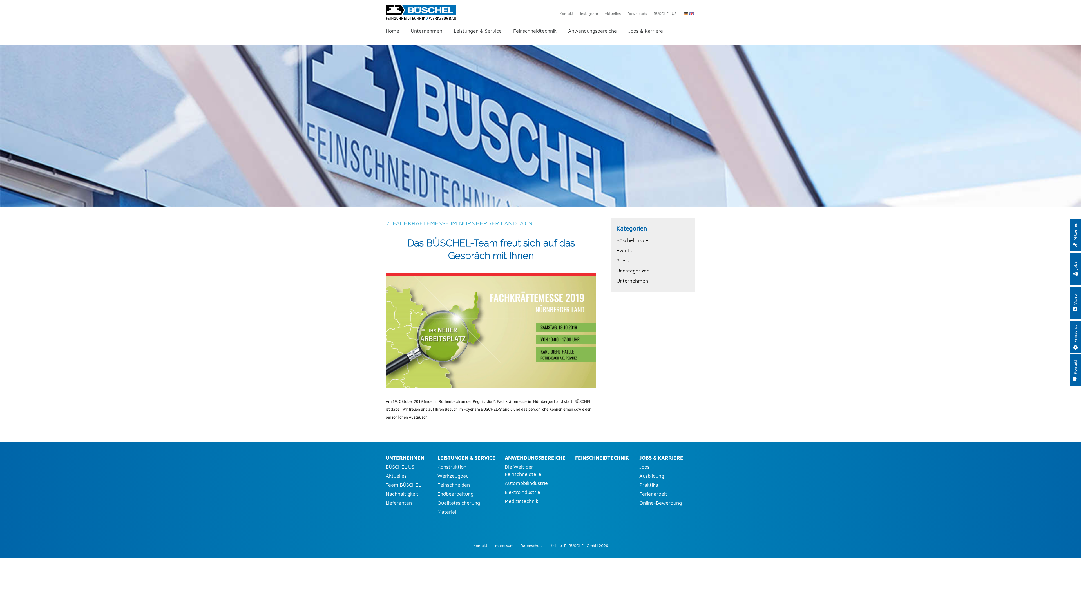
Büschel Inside (632, 240)
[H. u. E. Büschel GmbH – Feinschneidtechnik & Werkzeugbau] (421, 11)
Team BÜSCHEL (403, 485)
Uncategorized (633, 271)
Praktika (648, 485)
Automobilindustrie (526, 483)
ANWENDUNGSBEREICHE (535, 458)
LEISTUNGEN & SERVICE (466, 458)
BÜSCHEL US (665, 13)
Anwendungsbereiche (592, 31)
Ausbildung (651, 476)
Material (446, 512)
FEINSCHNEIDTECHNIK (602, 458)
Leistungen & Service (478, 31)
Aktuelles (613, 13)
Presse (624, 260)
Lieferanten (399, 503)
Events (624, 250)
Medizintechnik (521, 501)
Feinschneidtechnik (535, 31)
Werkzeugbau (453, 476)
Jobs (644, 467)
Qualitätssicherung (458, 503)
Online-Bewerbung (660, 503)
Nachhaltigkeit (402, 494)
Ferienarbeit (653, 494)
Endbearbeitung (455, 494)
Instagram (589, 13)
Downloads (637, 13)
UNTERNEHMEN (405, 458)
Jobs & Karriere (645, 31)
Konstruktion (451, 467)
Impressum (503, 545)
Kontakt (566, 13)
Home (392, 31)
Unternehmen (426, 31)
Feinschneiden (453, 485)
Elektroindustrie (522, 492)
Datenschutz (531, 545)
